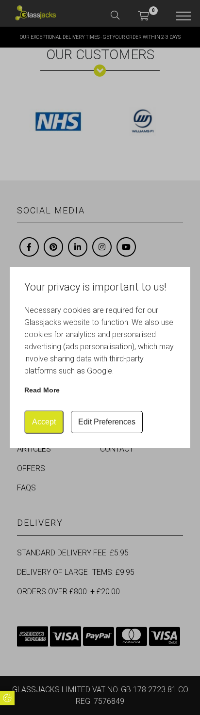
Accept (44, 422)
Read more (42, 390)
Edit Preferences (106, 422)
